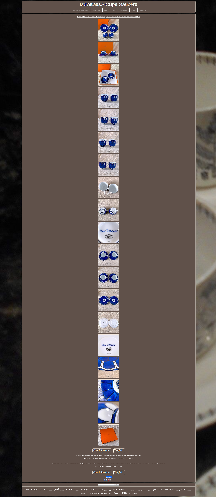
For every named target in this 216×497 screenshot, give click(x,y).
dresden (50, 490)
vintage (84, 489)
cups (124, 492)
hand (160, 490)
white (138, 490)
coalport (82, 493)
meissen (189, 490)
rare (41, 490)
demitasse (118, 489)
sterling (178, 490)
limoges (117, 493)
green (77, 490)
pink (110, 490)
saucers (70, 489)
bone (45, 490)
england (62, 490)
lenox (149, 490)
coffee (154, 490)
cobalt (100, 490)
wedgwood (132, 490)
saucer (93, 489)
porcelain (95, 493)
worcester (104, 493)
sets (27, 490)
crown (88, 493)
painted (143, 490)
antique (34, 489)
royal (171, 489)
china (166, 490)
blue (183, 489)
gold (56, 489)
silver (127, 490)
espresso (133, 493)
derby (110, 493)
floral (105, 490)
